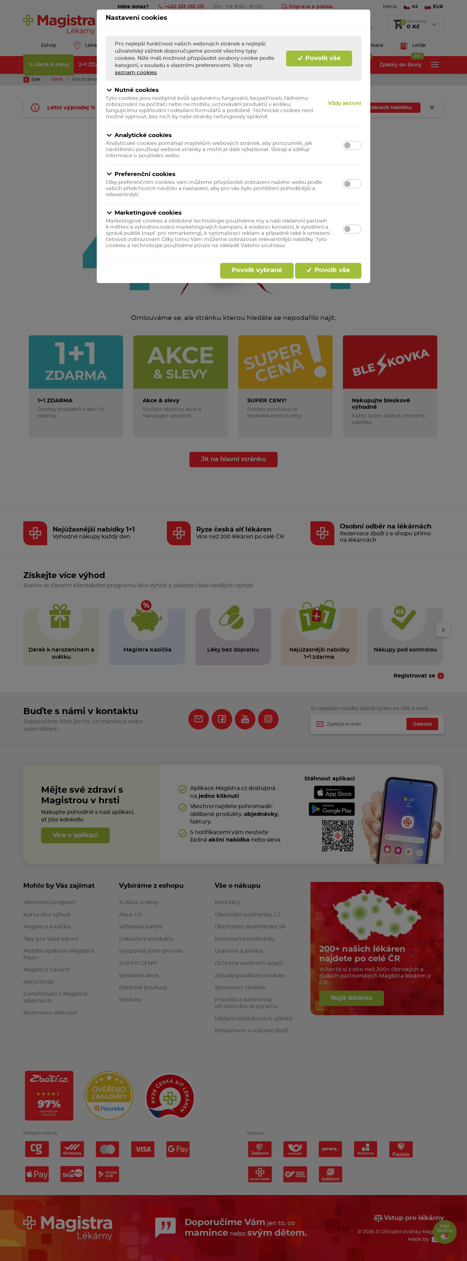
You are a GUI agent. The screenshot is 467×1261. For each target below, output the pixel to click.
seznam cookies (136, 72)
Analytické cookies (143, 135)
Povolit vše (322, 58)
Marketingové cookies (148, 213)
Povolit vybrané (257, 270)
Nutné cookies (137, 90)
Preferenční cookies (145, 174)
